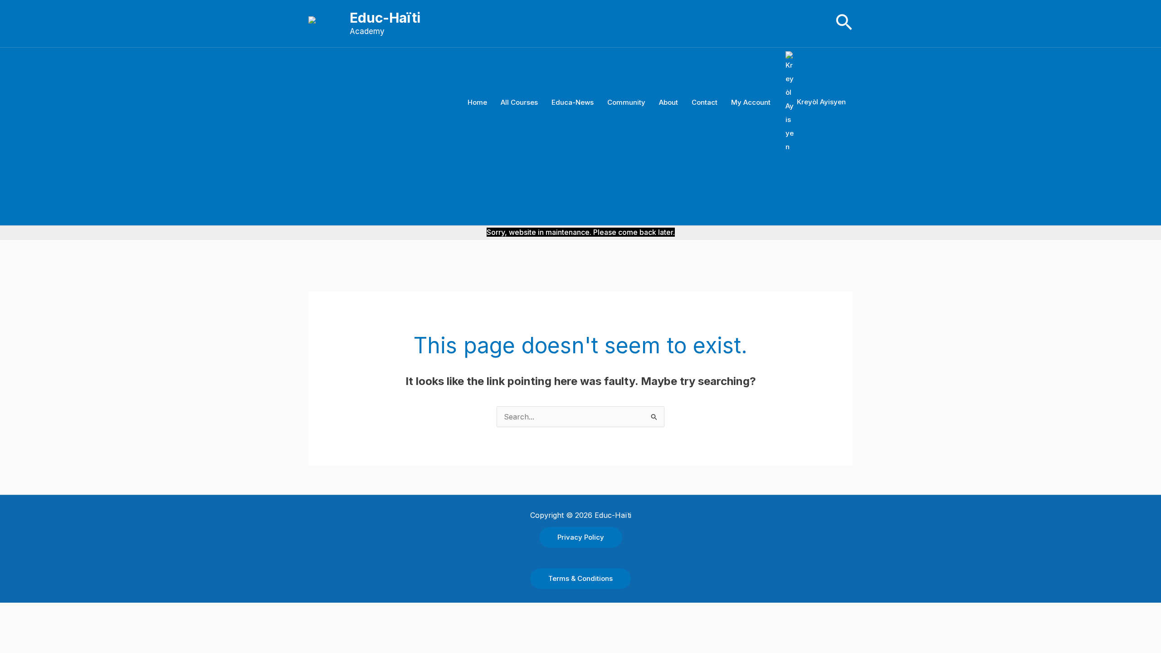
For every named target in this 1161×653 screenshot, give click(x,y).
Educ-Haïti (385, 18)
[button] (844, 23)
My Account (751, 102)
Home (477, 102)
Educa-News (572, 102)
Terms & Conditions (580, 578)
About (668, 102)
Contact (704, 102)
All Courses (519, 102)
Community (626, 102)
